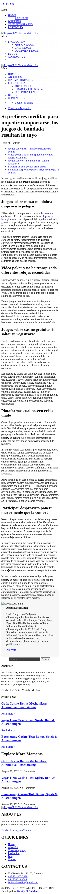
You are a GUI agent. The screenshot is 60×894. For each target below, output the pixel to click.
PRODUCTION (17, 41)
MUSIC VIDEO (23, 86)
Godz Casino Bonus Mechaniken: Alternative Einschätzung (24, 705)
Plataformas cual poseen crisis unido (27, 166)
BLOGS (12, 53)
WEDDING (14, 21)
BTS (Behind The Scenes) (28, 89)
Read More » (8, 713)
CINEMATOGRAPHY (20, 24)
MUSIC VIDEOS (24, 44)
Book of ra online (24, 102)
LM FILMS (7, 4)
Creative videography (19, 108)
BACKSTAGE (23, 47)
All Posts (11, 649)
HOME (12, 15)
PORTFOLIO (15, 27)
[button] (24, 9)
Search (4, 659)
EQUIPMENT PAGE (26, 50)
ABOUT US (21, 18)
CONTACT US (16, 56)
